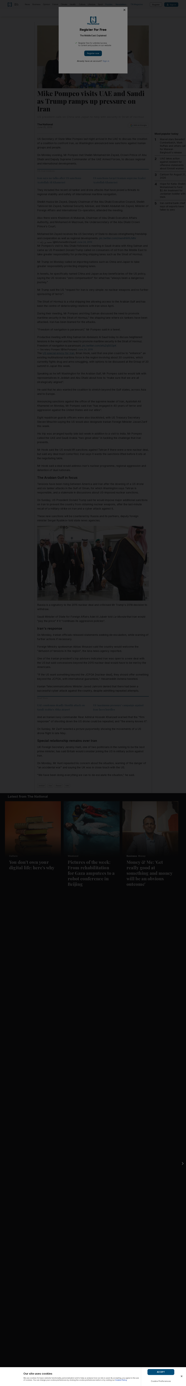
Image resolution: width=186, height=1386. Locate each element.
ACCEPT (161, 1372)
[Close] (182, 1376)
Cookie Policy (121, 1380)
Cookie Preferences (161, 1381)
